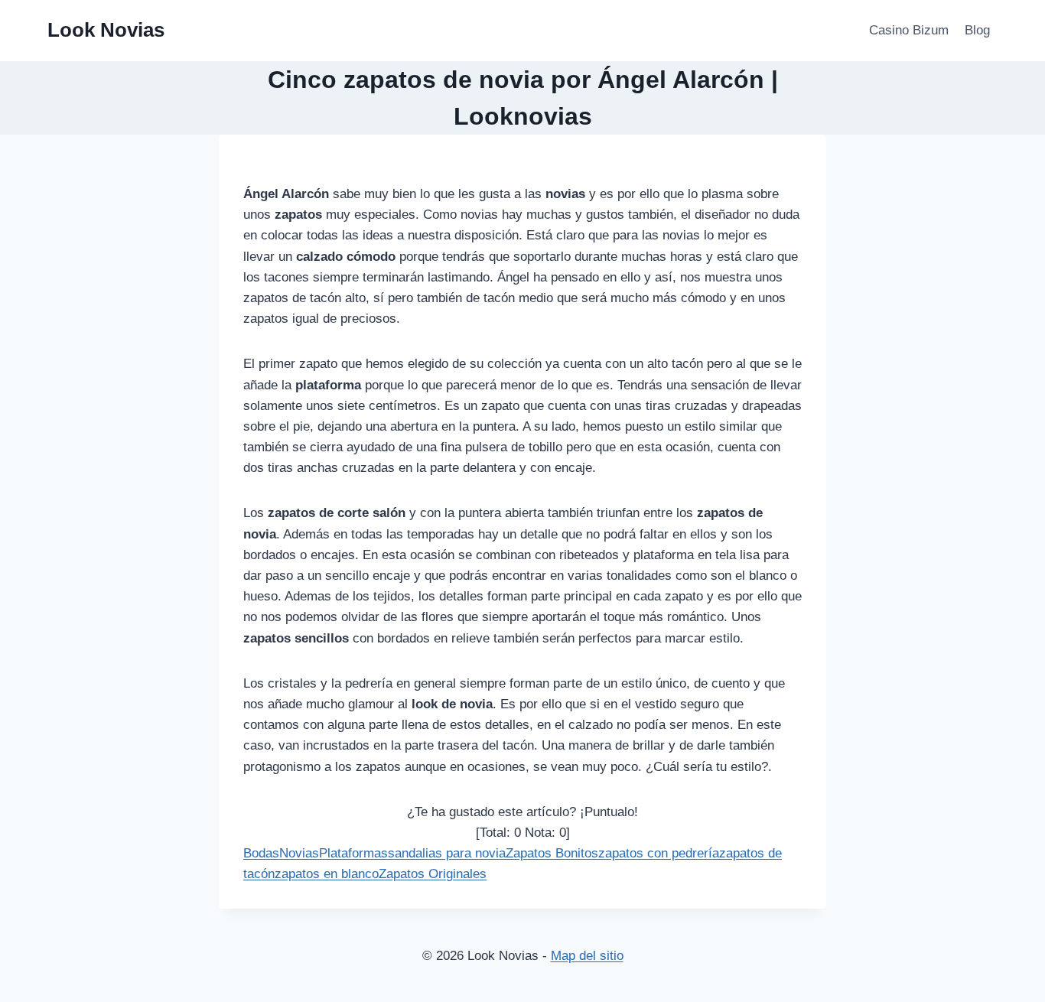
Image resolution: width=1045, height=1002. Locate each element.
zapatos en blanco (327, 874)
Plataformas (353, 853)
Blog (977, 30)
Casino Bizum (909, 30)
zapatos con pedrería (658, 853)
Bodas (261, 853)
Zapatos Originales (433, 874)
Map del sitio (587, 955)
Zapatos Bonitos (552, 853)
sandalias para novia (447, 853)
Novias (299, 853)
